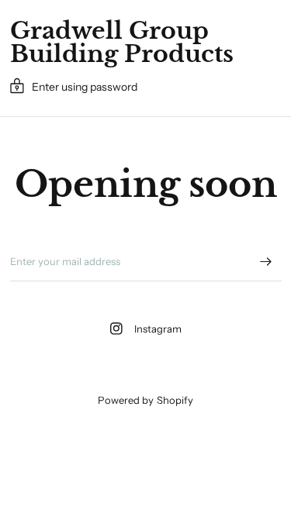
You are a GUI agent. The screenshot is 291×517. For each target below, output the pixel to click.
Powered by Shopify (145, 400)
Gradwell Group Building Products (122, 42)
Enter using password (84, 87)
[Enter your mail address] (266, 261)
